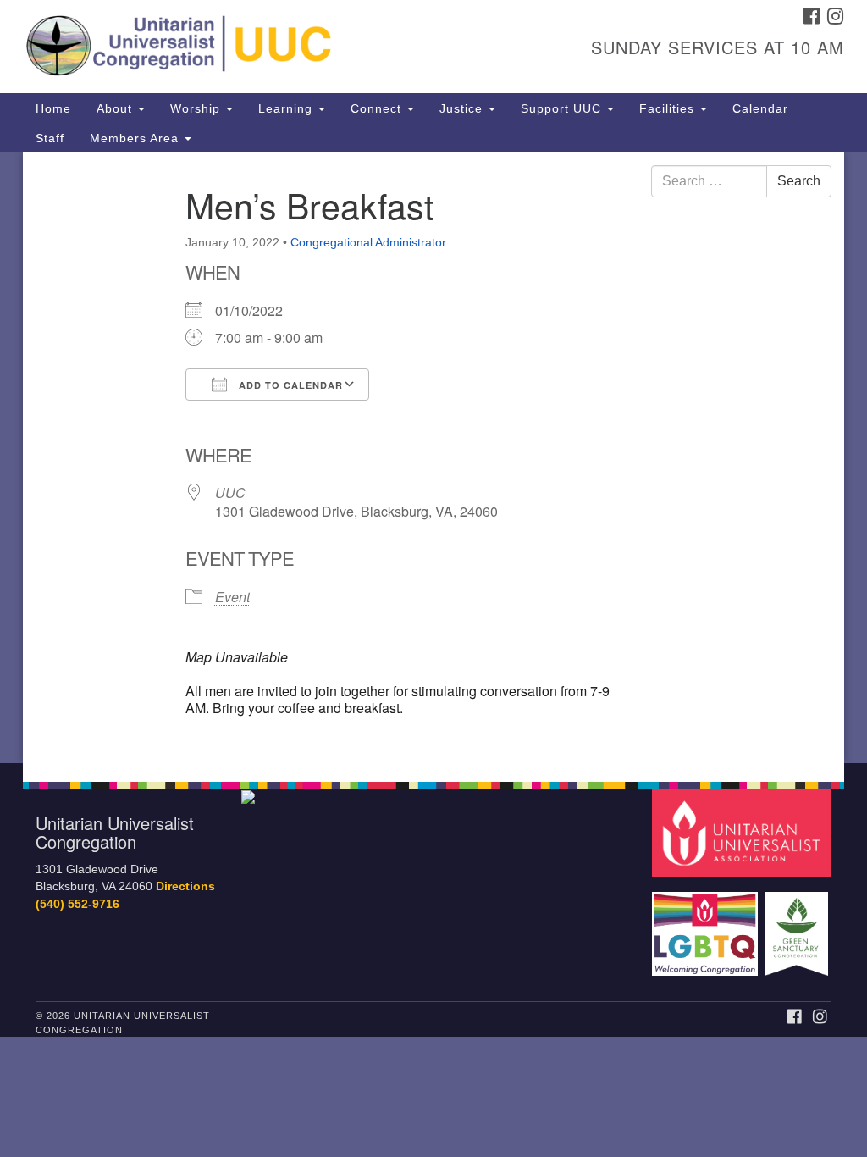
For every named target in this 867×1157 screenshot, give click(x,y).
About (116, 108)
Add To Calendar (289, 385)
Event (232, 596)
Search (798, 181)
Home (53, 108)
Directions (185, 886)
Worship (197, 108)
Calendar (760, 108)
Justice (463, 108)
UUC (230, 492)
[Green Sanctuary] (798, 925)
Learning (287, 108)
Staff (50, 138)
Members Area (136, 138)
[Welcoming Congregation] (707, 925)
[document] (433, 457)
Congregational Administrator (368, 242)
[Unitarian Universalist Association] (744, 832)
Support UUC (563, 108)
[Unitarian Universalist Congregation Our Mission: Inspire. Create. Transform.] (262, 46)
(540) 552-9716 (77, 904)
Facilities (669, 108)
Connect (378, 108)
